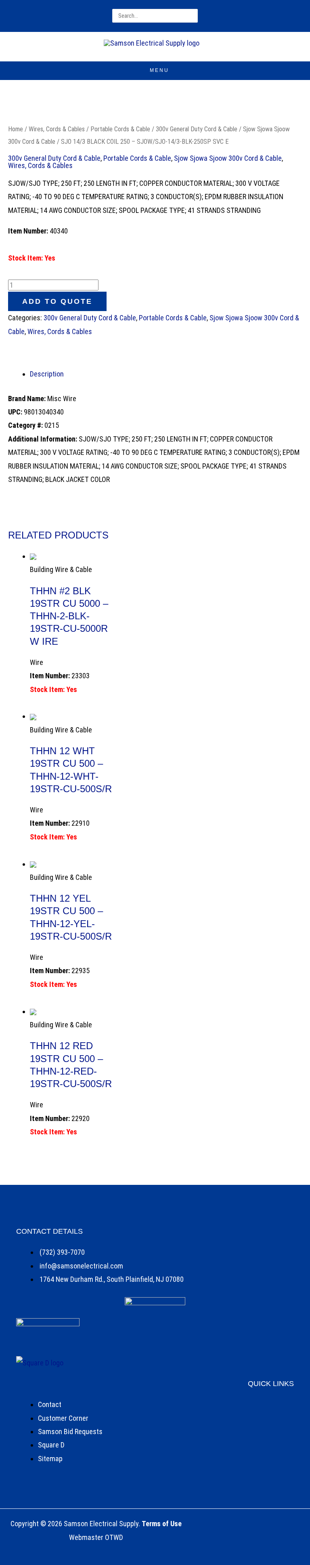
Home (15, 129)
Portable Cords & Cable (120, 129)
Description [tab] (47, 374)
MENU (159, 70)
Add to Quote (57, 301)
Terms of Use (162, 1523)
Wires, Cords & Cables (57, 129)
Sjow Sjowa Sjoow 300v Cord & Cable (228, 158)
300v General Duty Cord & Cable (196, 129)
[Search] (190, 16)
